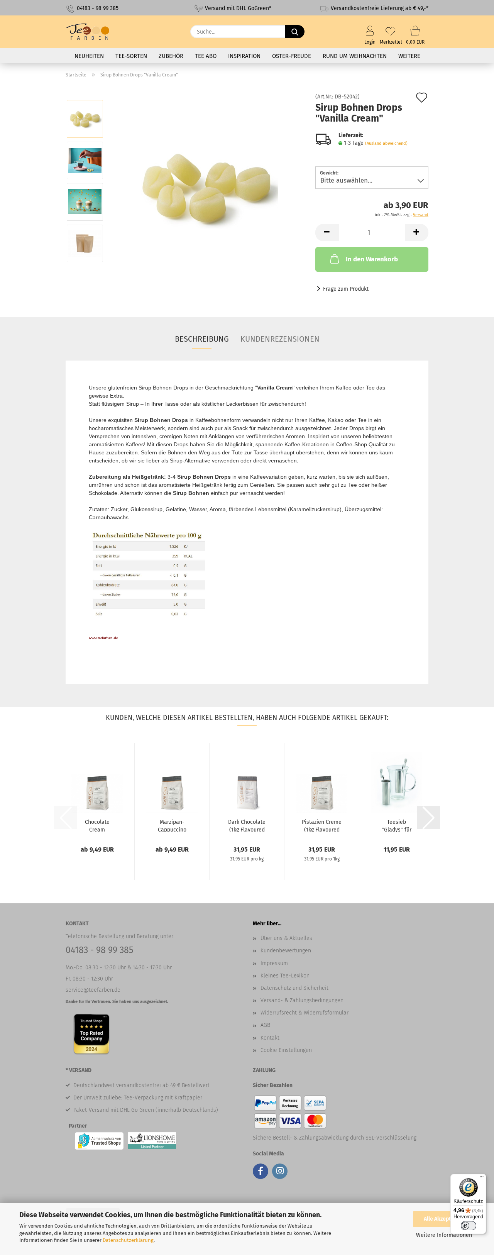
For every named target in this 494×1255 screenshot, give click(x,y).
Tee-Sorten (131, 56)
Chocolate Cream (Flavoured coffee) (97, 825)
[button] (326, 232)
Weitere (409, 56)
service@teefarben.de (93, 990)
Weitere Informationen (444, 1235)
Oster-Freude (291, 56)
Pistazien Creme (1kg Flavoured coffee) (322, 825)
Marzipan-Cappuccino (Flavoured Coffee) (172, 825)
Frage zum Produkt (346, 289)
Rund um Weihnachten (355, 56)
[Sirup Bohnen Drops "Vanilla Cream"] (207, 181)
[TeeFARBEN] (91, 31)
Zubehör (171, 56)
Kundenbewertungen (286, 950)
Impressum (274, 963)
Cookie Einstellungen (286, 1050)
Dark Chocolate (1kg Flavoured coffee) (247, 825)
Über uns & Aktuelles (286, 938)
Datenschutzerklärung (128, 1240)
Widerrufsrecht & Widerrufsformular (305, 1012)
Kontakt (270, 1038)
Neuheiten (89, 56)
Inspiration (244, 56)
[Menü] (481, 1178)
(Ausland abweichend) (386, 143)
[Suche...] (295, 31)
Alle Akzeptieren (444, 1219)
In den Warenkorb (372, 259)
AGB (265, 1025)
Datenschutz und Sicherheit (294, 988)
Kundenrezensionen (280, 339)
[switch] (468, 1225)
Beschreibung (202, 339)
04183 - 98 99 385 (96, 8)
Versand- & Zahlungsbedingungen (302, 1000)
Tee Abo (206, 56)
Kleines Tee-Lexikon (285, 975)
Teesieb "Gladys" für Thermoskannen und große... (396, 825)
